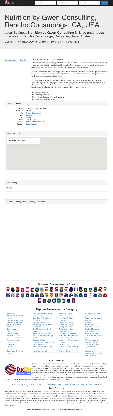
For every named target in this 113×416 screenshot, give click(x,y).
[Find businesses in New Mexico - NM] (51, 295)
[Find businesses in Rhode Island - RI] (90, 295)
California (29, 115)
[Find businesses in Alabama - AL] (8, 289)
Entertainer (36, 327)
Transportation (90, 346)
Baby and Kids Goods (14, 322)
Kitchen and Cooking (66, 329)
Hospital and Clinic (65, 313)
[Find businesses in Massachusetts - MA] (105, 289)
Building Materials (13, 333)
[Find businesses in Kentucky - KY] (85, 289)
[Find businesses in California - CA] (27, 289)
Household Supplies (66, 318)
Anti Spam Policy (78, 385)
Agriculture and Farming (41, 333)
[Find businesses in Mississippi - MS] (17, 295)
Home (14, 385)
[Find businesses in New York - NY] (56, 295)
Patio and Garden (65, 351)
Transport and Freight (92, 344)
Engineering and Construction (43, 324)
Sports (87, 316)
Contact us (97, 385)
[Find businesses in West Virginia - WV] (64, 300)
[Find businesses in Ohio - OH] (71, 295)
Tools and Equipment (92, 342)
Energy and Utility (39, 322)
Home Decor (37, 349)
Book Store (11, 331)
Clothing (10, 346)
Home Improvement (40, 351)
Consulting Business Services (43, 318)
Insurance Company (66, 322)
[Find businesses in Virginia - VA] (54, 300)
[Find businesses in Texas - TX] (39, 300)
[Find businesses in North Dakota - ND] (66, 295)
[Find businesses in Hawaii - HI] (56, 289)
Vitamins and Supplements (94, 353)
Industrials (62, 320)
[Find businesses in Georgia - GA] (51, 289)
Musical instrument (65, 338)
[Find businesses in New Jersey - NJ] (47, 295)
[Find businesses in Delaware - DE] (42, 289)
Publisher (88, 322)
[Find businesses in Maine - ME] (95, 289)
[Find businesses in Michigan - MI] (8, 295)
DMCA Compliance (64, 385)
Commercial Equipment (15, 351)
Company (10, 353)
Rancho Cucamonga (33, 113)
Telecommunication (91, 340)
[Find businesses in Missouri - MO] (22, 295)
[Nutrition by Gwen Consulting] (16, 60)
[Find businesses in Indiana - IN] (71, 289)
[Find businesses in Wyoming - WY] (73, 300)
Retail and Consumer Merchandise (92, 330)
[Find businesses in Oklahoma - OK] (76, 295)
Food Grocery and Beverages (43, 335)
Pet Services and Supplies (94, 313)
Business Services (13, 335)
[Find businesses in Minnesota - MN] (13, 295)
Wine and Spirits (90, 355)
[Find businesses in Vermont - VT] (49, 300)
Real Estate (89, 324)
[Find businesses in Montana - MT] (27, 295)
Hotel (60, 316)
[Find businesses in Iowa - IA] (76, 289)
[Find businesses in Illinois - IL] (66, 289)
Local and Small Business (68, 333)
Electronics (36, 320)
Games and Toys (39, 340)
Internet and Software (66, 324)
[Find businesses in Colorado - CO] (32, 289)
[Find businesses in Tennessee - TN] (105, 295)
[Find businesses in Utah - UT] (44, 300)
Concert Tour (37, 316)
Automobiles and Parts (15, 320)
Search (104, 3)
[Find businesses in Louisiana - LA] (90, 289)
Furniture (36, 338)
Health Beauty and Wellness (42, 346)
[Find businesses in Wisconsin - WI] (68, 300)
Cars (8, 342)
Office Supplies (64, 344)
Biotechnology (12, 329)
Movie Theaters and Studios (68, 335)
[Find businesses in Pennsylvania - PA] (85, 295)
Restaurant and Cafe (92, 327)
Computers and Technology (42, 313)
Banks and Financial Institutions (14, 325)
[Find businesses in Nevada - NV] (37, 295)
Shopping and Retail (92, 333)
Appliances (10, 313)
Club (8, 349)
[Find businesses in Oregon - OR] (81, 295)
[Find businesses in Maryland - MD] (100, 289)
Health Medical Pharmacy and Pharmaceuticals (43, 343)
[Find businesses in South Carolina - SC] (95, 295)
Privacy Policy (23, 385)
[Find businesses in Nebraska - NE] (32, 295)
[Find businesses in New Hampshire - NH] (42, 295)
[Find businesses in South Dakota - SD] (100, 295)
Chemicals (10, 344)
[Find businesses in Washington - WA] (59, 300)
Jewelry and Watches (66, 327)
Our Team (89, 385)
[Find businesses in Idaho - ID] (61, 289)
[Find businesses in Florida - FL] (47, 289)
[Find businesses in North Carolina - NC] (61, 295)
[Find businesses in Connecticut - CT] (37, 289)
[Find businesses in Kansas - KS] (81, 289)
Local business (31, 124)
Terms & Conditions (36, 385)
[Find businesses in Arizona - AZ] (17, 289)
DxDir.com (13, 2)
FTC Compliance (50, 385)
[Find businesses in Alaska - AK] (13, 289)
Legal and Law (64, 331)
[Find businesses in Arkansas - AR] (22, 289)
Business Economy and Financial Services (15, 339)
